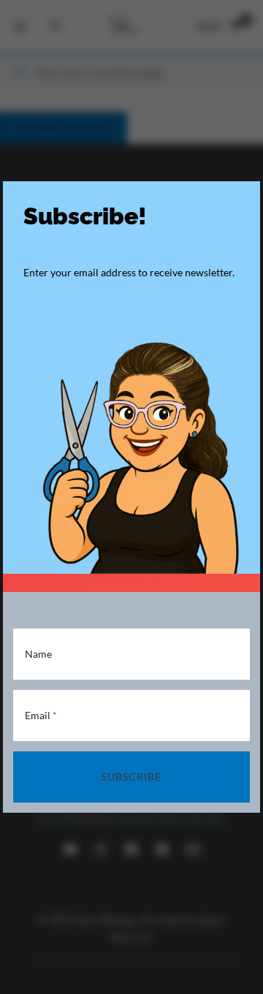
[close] (245, 196)
